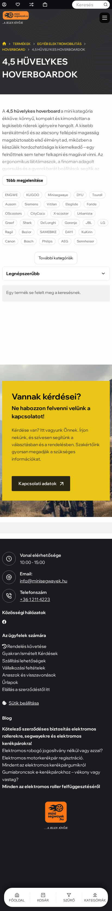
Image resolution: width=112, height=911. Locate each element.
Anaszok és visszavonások (29, 675)
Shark (27, 223)
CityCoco (37, 213)
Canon (10, 241)
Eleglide (72, 204)
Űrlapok (10, 682)
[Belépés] (4, 4)
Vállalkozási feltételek (23, 668)
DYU (80, 195)
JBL (89, 223)
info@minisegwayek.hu (43, 581)
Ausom (10, 204)
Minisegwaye (58, 195)
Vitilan (52, 204)
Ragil (9, 232)
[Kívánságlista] (18, 4)
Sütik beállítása (24, 703)
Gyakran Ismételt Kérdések (30, 653)
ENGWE (11, 195)
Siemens (31, 204)
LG (103, 223)
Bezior (26, 232)
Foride (92, 204)
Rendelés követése (26, 646)
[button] (69, 897)
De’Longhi (48, 223)
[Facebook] (4, 622)
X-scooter (61, 213)
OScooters (13, 213)
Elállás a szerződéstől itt (26, 689)
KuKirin (87, 232)
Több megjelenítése (24, 180)
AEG (64, 241)
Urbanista (84, 213)
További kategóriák (56, 257)
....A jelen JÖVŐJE (56, 827)
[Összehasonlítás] (31, 4)
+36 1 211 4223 (35, 599)
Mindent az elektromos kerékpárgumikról (44, 765)
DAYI (69, 232)
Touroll (97, 195)
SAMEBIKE (48, 232)
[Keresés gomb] (106, 5)
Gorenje (71, 223)
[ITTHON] (4, 44)
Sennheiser (85, 241)
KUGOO (32, 195)
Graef (9, 223)
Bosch (28, 241)
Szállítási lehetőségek (24, 660)
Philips (47, 241)
